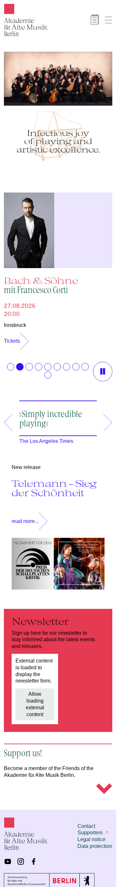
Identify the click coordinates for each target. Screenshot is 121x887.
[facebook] (33, 858)
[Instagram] (21, 858)
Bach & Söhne (41, 281)
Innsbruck (15, 322)
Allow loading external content (35, 701)
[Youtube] (8, 858)
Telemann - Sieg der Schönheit (54, 485)
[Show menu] (108, 20)
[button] (10, 363)
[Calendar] (95, 19)
